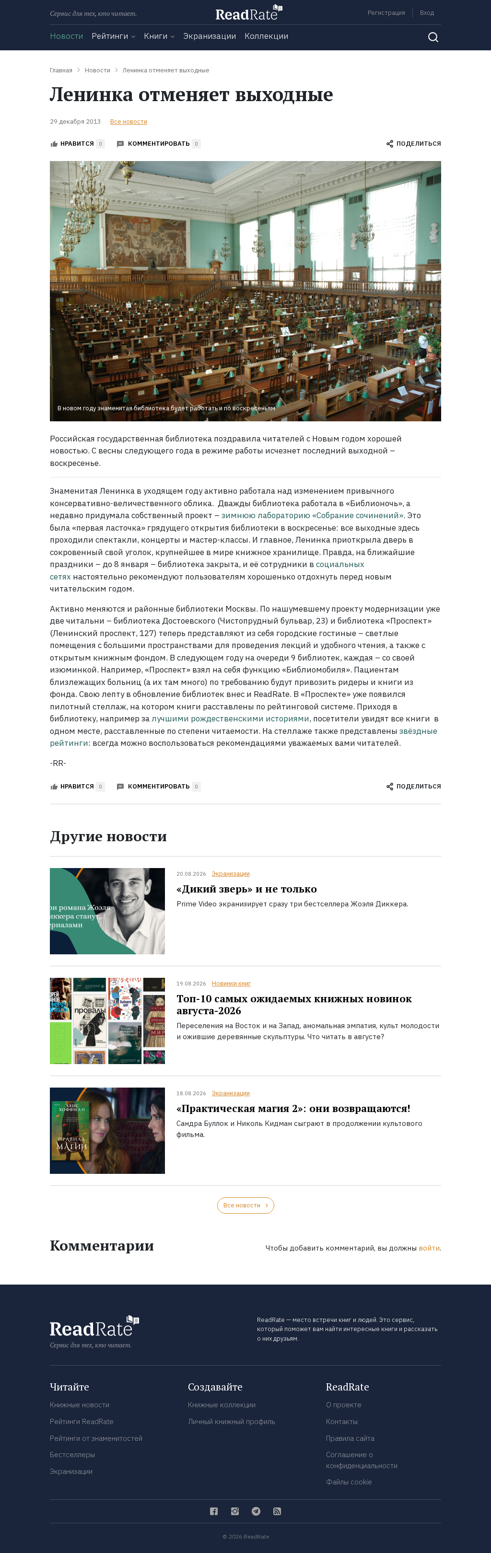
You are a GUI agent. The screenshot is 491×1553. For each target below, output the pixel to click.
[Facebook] (214, 1511)
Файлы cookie (349, 1481)
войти (429, 1247)
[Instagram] (235, 1511)
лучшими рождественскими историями (230, 718)
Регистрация (386, 13)
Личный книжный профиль (231, 1421)
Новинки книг (231, 983)
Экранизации (209, 36)
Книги (155, 36)
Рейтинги (110, 36)
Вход (427, 13)
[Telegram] (256, 1511)
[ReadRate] (249, 12)
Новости (66, 36)
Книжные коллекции (222, 1404)
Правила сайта (350, 1438)
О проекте (344, 1404)
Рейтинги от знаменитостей (96, 1438)
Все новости (128, 121)
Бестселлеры (72, 1454)
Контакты (342, 1421)
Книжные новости (79, 1404)
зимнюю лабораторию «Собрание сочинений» (312, 515)
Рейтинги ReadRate (82, 1421)
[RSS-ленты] (277, 1511)
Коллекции (266, 36)
